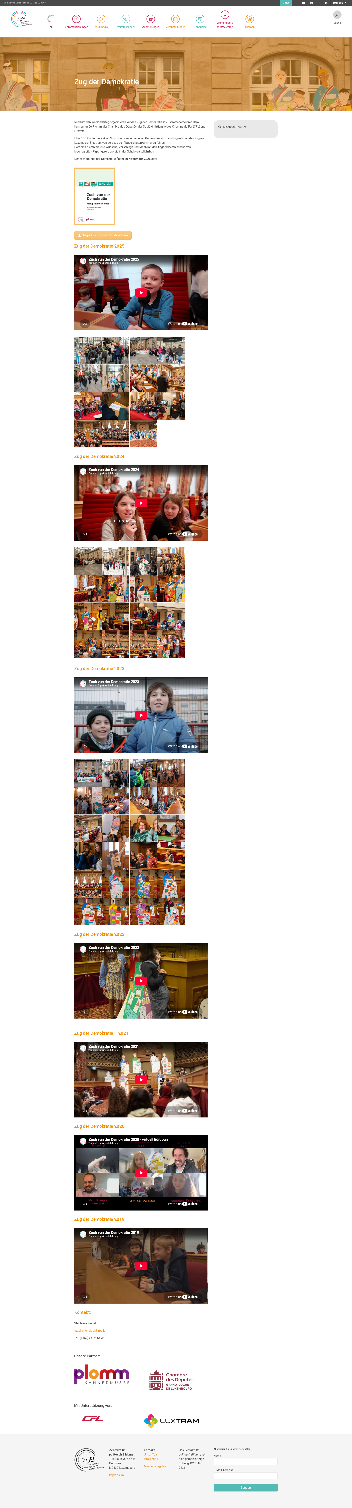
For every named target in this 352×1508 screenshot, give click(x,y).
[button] (339, 2)
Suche (337, 22)
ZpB (51, 27)
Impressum (116, 1475)
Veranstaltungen (175, 27)
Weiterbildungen (125, 27)
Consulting (200, 27)
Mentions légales (155, 1466)
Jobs (286, 2)
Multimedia (101, 27)
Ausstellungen (150, 27)
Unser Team (151, 1454)
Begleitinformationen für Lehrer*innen (105, 235)
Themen (250, 27)
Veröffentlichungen (76, 27)
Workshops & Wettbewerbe (225, 25)
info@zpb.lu (151, 1459)
